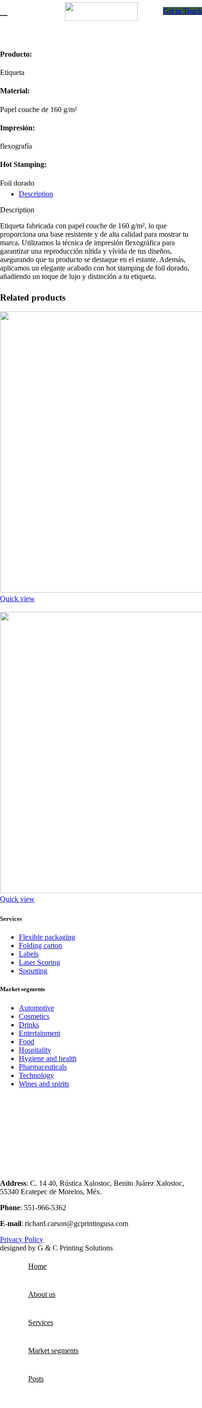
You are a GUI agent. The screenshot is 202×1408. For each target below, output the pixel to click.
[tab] (110, 194)
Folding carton (40, 945)
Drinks (29, 1025)
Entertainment (39, 1033)
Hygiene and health (48, 1058)
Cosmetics (34, 1016)
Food (26, 1042)
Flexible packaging (47, 937)
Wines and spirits (44, 1084)
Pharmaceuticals (43, 1067)
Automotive (36, 1008)
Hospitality (35, 1050)
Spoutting (33, 971)
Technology (36, 1075)
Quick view (17, 598)
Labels (29, 954)
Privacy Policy (21, 1239)
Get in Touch (182, 11)
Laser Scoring (39, 962)
